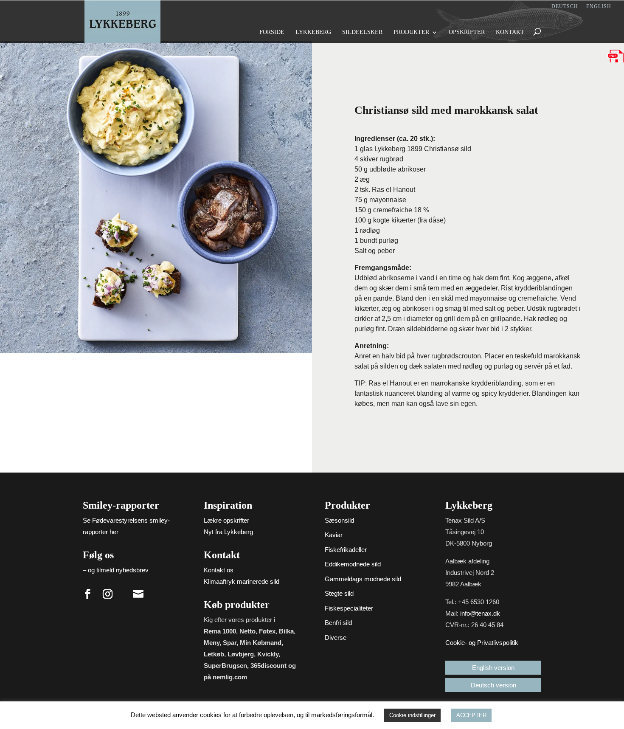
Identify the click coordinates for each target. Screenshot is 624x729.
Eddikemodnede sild (353, 564)
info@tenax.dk (480, 613)
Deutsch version (493, 685)
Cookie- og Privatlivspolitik (481, 642)
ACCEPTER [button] (471, 715)
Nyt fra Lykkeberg (228, 531)
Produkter (411, 32)
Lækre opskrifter (226, 520)
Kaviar (334, 534)
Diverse (335, 637)
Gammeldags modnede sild (363, 579)
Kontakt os (218, 570)
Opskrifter (467, 32)
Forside (271, 32)
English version (493, 667)
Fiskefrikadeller (346, 549)
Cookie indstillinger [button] (412, 715)
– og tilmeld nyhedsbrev (116, 570)
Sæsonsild (339, 520)
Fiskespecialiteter (349, 608)
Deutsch (564, 6)
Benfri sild (338, 622)
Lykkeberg (313, 32)
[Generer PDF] (615, 56)
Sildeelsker (362, 32)
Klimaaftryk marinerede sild (241, 581)
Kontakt (510, 32)
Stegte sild (339, 593)
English (598, 6)
